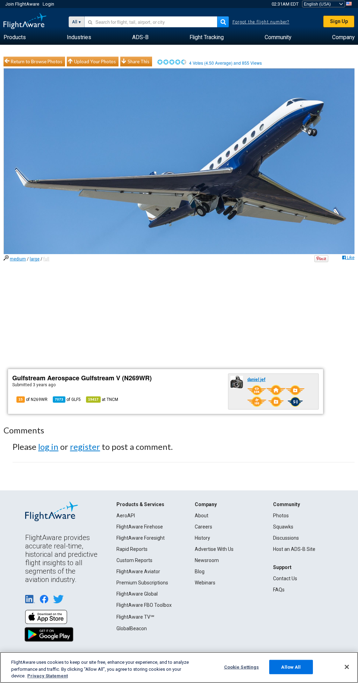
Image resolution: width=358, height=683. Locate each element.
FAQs (279, 589)
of (68, 399)
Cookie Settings (241, 666)
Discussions (286, 538)
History (202, 538)
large (35, 259)
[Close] (347, 667)
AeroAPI (125, 515)
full (46, 259)
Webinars (205, 582)
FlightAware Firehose (139, 527)
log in (48, 446)
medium (18, 259)
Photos (281, 515)
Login (48, 4)
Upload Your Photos (95, 61)
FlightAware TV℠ (135, 617)
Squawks (283, 527)
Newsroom (207, 560)
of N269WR (33, 399)
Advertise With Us (214, 549)
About (201, 515)
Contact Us (285, 578)
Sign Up (339, 21)
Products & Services (140, 504)
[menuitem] (15, 37)
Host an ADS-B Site (294, 549)
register (85, 446)
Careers (203, 527)
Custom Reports (134, 560)
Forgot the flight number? (260, 22)
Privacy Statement (47, 675)
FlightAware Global (137, 594)
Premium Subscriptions (142, 582)
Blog (200, 571)
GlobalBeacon (131, 628)
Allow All (291, 666)
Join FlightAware (22, 4)
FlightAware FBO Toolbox (144, 605)
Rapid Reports (132, 549)
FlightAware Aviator (138, 571)
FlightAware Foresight (140, 538)
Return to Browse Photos (36, 61)
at (103, 399)
